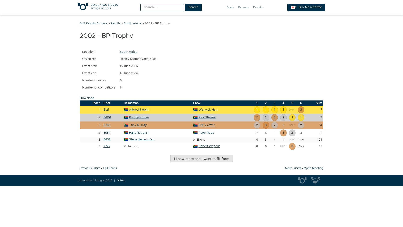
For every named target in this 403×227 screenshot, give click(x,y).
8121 (106, 109)
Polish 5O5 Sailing (317, 180)
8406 (107, 117)
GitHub (121, 180)
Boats (230, 7)
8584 (106, 132)
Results (258, 7)
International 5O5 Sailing (304, 180)
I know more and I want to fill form (201, 159)
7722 (106, 146)
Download (87, 98)
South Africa (128, 51)
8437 (106, 139)
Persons (243, 7)
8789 (106, 125)
